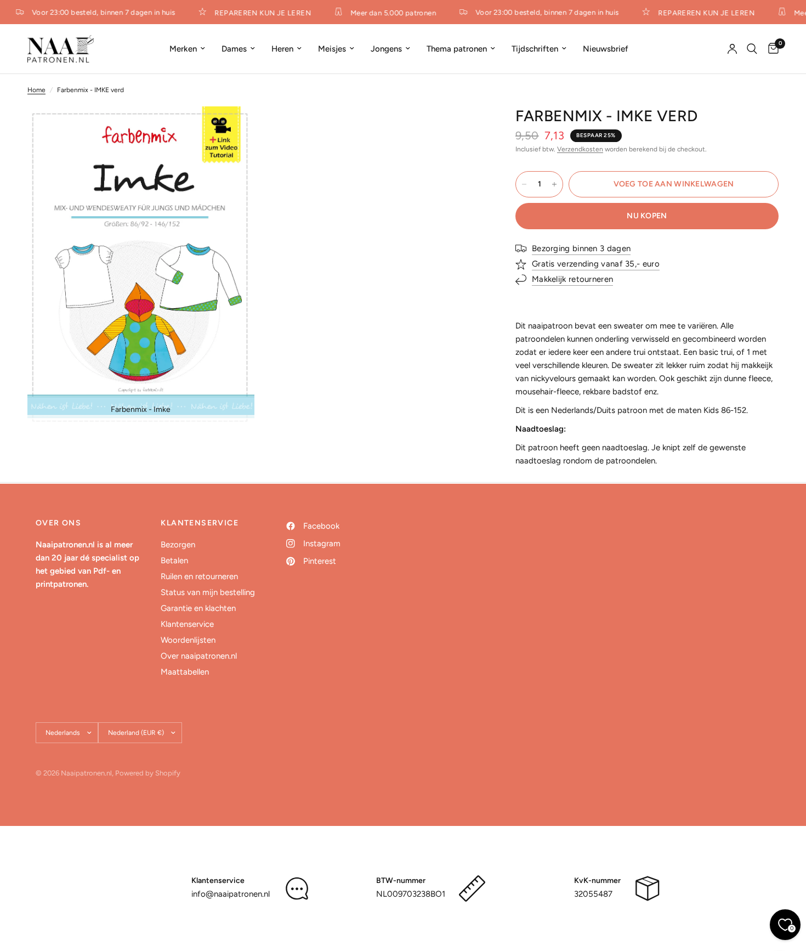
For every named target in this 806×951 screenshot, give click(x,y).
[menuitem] (187, 49)
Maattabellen (185, 672)
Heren (282, 49)
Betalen (174, 560)
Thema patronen (457, 49)
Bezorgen (178, 545)
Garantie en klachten (198, 608)
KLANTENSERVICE (200, 523)
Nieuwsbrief (605, 49)
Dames (234, 49)
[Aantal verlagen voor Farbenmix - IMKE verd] (524, 184)
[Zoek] (752, 48)
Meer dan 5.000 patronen (389, 12)
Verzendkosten (580, 149)
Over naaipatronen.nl (199, 656)
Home (36, 90)
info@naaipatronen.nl (230, 894)
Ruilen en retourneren (199, 576)
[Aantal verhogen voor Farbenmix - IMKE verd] (554, 184)
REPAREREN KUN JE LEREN (258, 12)
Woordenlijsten (188, 640)
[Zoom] (231, 129)
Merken (183, 49)
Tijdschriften (535, 49)
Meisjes (332, 49)
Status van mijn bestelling (208, 592)
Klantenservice (187, 624)
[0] (771, 48)
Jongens (386, 49)
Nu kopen (647, 215)
